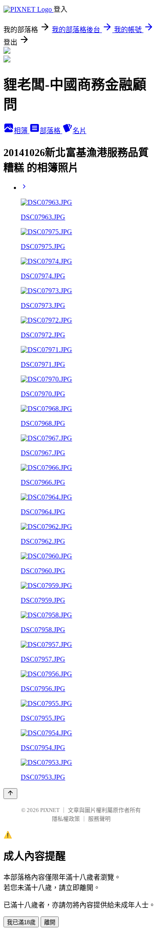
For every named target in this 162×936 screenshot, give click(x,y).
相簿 (21, 130)
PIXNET (50, 810)
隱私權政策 (66, 818)
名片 (79, 130)
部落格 (51, 130)
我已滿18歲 (21, 922)
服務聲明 (99, 818)
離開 (49, 922)
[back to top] (10, 793)
